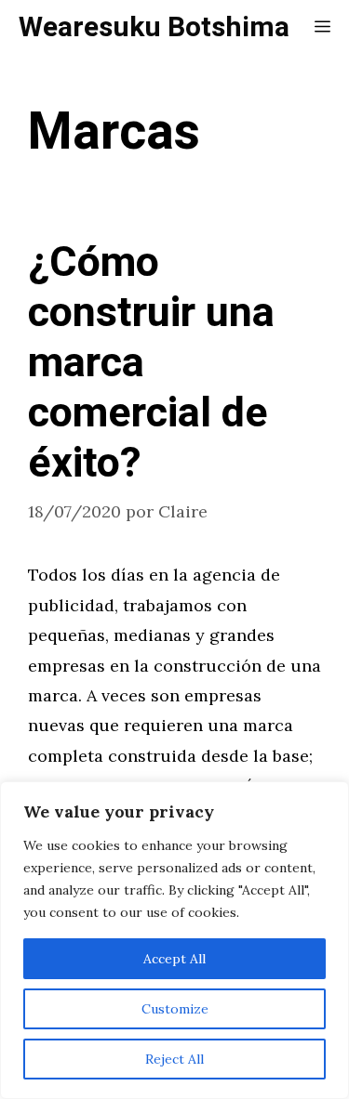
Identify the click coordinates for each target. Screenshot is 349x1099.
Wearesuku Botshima (154, 27)
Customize (174, 1009)
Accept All (174, 958)
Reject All (174, 1059)
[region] (174, 940)
